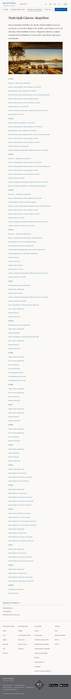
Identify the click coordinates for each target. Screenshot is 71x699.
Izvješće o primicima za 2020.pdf (17, 301)
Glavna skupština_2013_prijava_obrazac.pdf (20, 497)
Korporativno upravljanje (41, 653)
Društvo (37, 630)
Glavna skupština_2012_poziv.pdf (17, 533)
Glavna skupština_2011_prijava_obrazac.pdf (20, 557)
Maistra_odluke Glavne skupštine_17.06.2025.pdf (21, 122)
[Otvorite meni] (65, 4)
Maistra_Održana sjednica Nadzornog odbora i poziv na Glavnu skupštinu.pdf (29, 134)
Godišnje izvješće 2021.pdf (15, 265)
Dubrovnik (5, 644)
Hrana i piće (21, 639)
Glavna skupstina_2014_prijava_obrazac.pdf (20, 477)
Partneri (57, 644)
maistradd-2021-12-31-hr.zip (15, 269)
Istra (4, 648)
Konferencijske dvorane (24, 635)
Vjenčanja (20, 648)
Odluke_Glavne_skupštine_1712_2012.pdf (19, 513)
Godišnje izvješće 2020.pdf (15, 293)
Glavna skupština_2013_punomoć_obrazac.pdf (20, 501)
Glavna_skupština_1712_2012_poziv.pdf (19, 517)
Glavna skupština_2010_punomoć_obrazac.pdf (20, 581)
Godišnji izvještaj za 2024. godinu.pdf (18, 146)
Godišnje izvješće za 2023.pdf (16, 178)
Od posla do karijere (60, 635)
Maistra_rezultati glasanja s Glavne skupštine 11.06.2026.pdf (24, 87)
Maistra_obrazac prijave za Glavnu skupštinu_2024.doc (23, 170)
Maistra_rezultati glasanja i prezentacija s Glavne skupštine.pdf (25, 238)
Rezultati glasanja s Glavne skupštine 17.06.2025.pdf (22, 130)
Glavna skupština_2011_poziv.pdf (17, 553)
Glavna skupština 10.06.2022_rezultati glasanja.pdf (22, 241)
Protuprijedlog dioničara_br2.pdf (17, 376)
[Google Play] (53, 685)
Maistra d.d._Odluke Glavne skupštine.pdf (19, 83)
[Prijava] (54, 4)
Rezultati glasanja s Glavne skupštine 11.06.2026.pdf (22, 91)
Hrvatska (5, 653)
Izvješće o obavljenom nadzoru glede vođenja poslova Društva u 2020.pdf (28, 297)
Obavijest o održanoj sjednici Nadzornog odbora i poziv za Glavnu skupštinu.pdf (29, 206)
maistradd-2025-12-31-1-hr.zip (16, 114)
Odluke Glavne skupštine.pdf (15, 589)
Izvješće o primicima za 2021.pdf (17, 277)
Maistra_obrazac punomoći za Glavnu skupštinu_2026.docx (24, 102)
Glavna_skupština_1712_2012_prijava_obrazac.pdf (22, 521)
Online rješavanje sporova (10, 689)
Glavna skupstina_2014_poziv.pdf (17, 473)
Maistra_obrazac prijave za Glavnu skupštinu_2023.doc (23, 210)
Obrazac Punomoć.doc (14, 261)
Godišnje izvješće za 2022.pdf (16, 217)
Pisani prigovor (30, 687)
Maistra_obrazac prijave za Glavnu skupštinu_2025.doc (23, 138)
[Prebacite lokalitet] (50, 4)
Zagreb (5, 639)
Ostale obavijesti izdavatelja (42, 648)
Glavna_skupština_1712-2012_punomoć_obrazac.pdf (22, 525)
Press (56, 630)
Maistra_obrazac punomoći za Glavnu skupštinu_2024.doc (24, 174)
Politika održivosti (39, 662)
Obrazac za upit (22, 644)
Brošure (57, 639)
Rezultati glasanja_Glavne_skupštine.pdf (19, 285)
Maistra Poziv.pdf (13, 593)
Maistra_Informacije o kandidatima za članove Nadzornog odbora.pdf (27, 186)
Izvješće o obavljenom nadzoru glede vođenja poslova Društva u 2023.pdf (28, 182)
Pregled (6, 9)
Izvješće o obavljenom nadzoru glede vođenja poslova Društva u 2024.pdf (28, 150)
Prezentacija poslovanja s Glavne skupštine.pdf (20, 245)
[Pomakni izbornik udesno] (53, 9)
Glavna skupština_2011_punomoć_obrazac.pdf (20, 561)
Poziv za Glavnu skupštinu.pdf (16, 309)
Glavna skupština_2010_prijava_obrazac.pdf (20, 577)
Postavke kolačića (19, 687)
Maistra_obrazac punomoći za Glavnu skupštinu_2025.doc (24, 142)
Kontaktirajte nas (8, 608)
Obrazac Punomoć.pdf (14, 368)
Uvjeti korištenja (7, 685)
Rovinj (4, 630)
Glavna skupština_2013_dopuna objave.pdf (19, 505)
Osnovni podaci (39, 635)
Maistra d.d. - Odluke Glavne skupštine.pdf (19, 158)
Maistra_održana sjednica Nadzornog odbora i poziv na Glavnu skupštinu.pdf (29, 94)
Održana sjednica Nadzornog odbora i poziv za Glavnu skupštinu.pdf (26, 249)
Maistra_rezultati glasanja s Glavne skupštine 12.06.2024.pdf (24, 162)
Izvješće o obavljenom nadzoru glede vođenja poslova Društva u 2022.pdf (28, 221)
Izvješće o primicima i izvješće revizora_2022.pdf (21, 225)
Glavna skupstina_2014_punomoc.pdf (18, 481)
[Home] (9, 4)
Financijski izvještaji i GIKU (18, 9)
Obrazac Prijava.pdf (13, 364)
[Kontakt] (45, 4)
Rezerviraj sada (61, 9)
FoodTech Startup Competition (43, 671)
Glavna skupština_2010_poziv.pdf (17, 573)
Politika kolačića (7, 687)
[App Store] (64, 685)
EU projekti (37, 666)
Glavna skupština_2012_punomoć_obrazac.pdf (20, 540)
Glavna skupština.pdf (13, 453)
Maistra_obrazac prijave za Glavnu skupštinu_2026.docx (23, 98)
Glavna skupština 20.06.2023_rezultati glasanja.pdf (22, 202)
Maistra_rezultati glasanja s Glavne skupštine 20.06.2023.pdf (24, 198)
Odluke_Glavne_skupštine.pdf (16, 289)
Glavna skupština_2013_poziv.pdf (17, 493)
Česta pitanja (7, 611)
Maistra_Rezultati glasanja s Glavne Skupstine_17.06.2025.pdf (25, 126)
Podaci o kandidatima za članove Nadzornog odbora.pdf (23, 305)
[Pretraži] (59, 4)
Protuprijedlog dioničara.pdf (15, 372)
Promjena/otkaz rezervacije (11, 615)
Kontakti (37, 657)
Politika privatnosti (19, 685)
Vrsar (4, 635)
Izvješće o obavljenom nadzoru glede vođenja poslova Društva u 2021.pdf (28, 273)
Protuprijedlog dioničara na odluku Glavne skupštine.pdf (23, 253)
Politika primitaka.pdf (14, 333)
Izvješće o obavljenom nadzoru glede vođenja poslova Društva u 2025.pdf (28, 110)
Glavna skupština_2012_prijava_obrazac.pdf (20, 537)
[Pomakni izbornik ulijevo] (2, 9)
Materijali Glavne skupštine (35, 9)
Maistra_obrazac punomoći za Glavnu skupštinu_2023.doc (24, 214)
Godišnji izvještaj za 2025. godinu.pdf (18, 106)
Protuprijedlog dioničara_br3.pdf (17, 380)
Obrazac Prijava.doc (13, 257)
